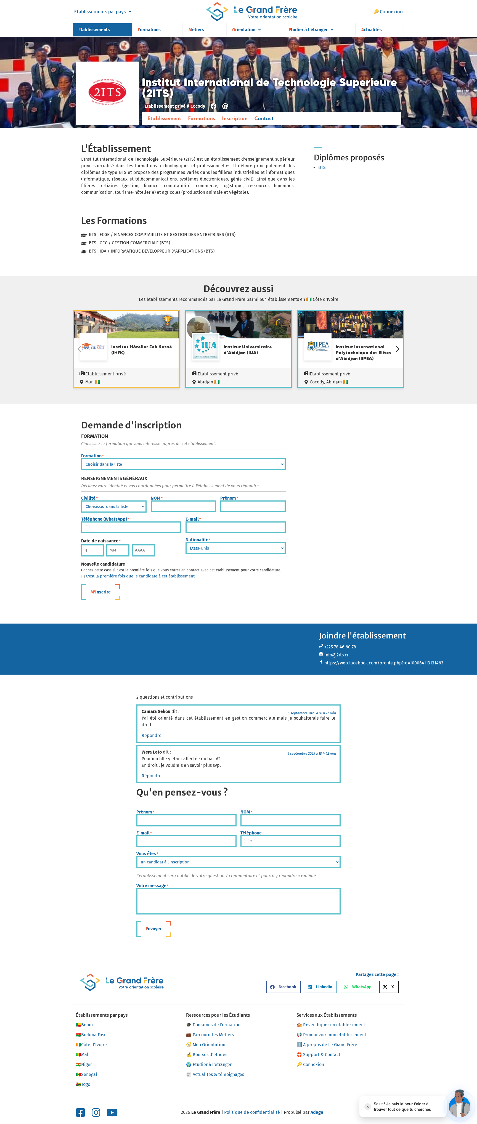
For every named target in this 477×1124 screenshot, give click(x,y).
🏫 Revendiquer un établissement (330, 1024)
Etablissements (94, 29)
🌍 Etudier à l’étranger (209, 1064)
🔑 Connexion (388, 11)
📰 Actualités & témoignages (215, 1074)
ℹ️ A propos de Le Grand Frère (326, 1044)
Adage (317, 1112)
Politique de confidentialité (252, 1112)
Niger (84, 1064)
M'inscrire (101, 592)
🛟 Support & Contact (318, 1054)
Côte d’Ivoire (91, 1044)
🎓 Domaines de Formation (213, 1024)
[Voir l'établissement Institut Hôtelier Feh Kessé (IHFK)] (93, 347)
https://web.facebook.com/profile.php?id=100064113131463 (383, 663)
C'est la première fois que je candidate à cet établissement (140, 576)
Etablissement (164, 118)
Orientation (243, 29)
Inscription (235, 118)
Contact (264, 118)
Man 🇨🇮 (92, 382)
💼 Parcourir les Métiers (210, 1034)
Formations (149, 29)
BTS (322, 167)
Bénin (84, 1024)
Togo (83, 1084)
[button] (283, 987)
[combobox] (88, 527)
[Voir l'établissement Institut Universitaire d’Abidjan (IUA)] (205, 347)
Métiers (196, 29)
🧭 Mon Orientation (205, 1044)
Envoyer (153, 928)
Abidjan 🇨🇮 (209, 382)
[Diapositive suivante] (397, 349)
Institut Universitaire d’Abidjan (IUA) (248, 349)
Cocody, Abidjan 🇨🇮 (329, 382)
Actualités (371, 29)
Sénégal (86, 1074)
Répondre (151, 735)
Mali (83, 1054)
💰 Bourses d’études (206, 1054)
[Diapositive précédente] (79, 349)
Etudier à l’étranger (308, 29)
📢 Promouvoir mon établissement (331, 1034)
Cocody (197, 106)
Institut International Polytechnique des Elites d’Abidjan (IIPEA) (363, 352)
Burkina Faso (91, 1034)
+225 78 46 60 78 (340, 647)
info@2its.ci (336, 655)
